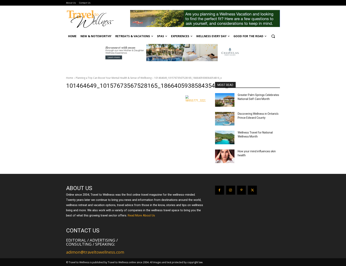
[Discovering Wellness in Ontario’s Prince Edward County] (224, 119)
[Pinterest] (241, 190)
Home (69, 78)
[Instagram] (230, 190)
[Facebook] (219, 190)
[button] (273, 36)
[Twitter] (252, 190)
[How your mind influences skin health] (224, 156)
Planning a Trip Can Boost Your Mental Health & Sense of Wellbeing (114, 78)
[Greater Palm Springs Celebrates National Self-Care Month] (224, 100)
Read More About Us (141, 215)
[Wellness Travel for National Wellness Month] (224, 137)
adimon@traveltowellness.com (95, 252)
